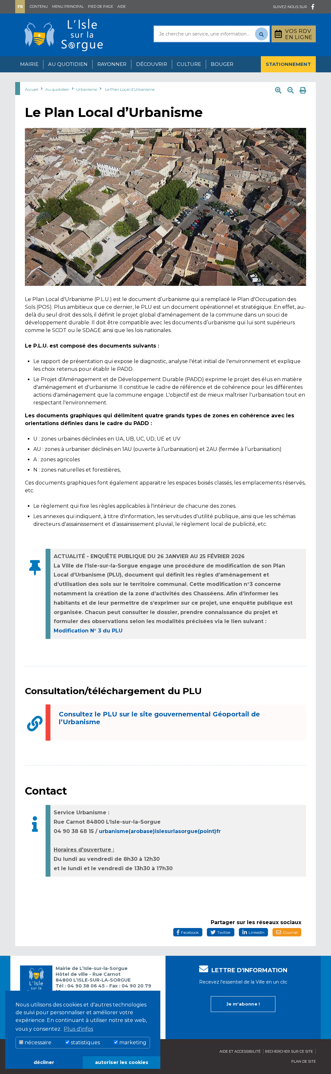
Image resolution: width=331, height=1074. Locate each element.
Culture (189, 64)
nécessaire (37, 1042)
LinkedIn (256, 932)
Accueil (31, 89)
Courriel (290, 932)
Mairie (29, 64)
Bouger (222, 64)
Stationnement (288, 64)
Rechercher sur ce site (289, 1051)
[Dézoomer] (290, 90)
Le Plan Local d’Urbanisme (130, 89)
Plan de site (303, 1061)
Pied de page (100, 6)
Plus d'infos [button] (78, 1029)
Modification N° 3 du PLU (88, 631)
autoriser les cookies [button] (121, 1062)
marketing (132, 1042)
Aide (121, 6)
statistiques (84, 1042)
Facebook (190, 932)
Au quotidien (68, 64)
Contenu (39, 6)
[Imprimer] (303, 90)
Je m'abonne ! (243, 1003)
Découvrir (151, 64)
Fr (20, 6)
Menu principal (68, 6)
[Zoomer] (278, 90)
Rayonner (111, 64)
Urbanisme (86, 89)
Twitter (224, 932)
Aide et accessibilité (240, 1051)
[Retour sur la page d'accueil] (63, 34)
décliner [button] (44, 1062)
